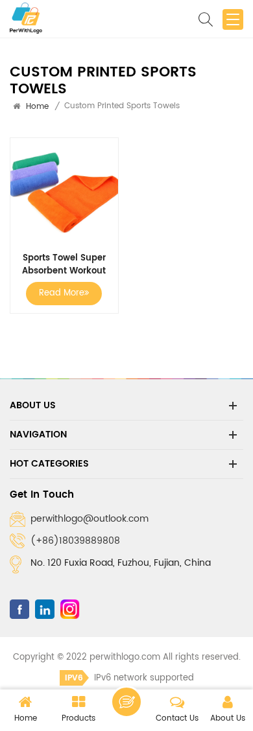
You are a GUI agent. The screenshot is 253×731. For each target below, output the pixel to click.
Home (37, 106)
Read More (61, 293)
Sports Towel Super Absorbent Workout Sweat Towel (64, 265)
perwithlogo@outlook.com (89, 518)
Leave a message (126, 702)
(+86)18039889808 (75, 540)
